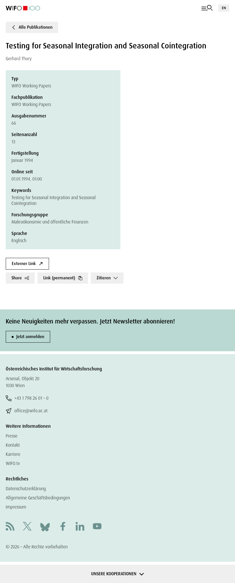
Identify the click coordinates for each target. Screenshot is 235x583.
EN (224, 7)
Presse (11, 436)
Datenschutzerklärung (26, 489)
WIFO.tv (13, 463)
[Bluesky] (45, 526)
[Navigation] (207, 8)
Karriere (13, 454)
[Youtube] (97, 527)
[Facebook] (62, 527)
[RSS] (10, 527)
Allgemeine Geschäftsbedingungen (38, 498)
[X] (27, 527)
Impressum (16, 507)
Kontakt (13, 445)
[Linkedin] (80, 527)
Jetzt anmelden (30, 336)
